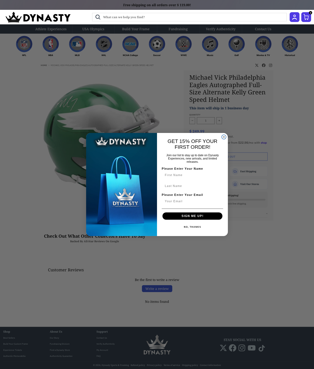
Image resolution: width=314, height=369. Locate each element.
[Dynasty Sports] (43, 17)
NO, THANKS (192, 227)
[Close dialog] (224, 137)
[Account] (294, 17)
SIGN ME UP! (193, 216)
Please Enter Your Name (182, 168)
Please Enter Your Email (182, 194)
